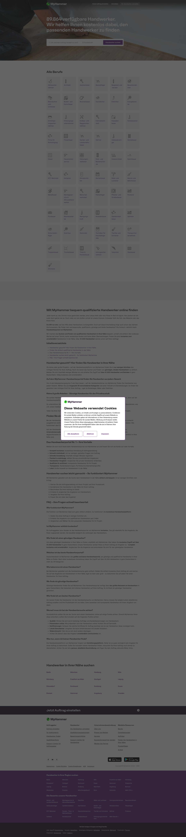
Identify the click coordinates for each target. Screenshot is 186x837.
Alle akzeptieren (73, 434)
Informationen (88, 422)
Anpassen (105, 434)
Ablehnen (90, 434)
